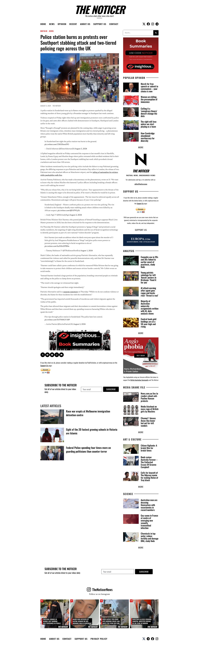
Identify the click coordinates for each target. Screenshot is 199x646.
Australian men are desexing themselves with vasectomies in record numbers (149, 505)
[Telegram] (157, 24)
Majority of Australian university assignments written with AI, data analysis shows (149, 307)
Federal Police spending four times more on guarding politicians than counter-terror (88, 449)
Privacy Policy (99, 638)
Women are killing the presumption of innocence (149, 99)
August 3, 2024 (81, 149)
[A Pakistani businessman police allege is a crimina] (144, 613)
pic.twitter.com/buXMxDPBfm (57, 246)
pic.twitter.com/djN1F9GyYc (69, 211)
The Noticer (99, 9)
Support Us (99, 24)
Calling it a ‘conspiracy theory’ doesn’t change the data (149, 112)
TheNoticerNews (102, 589)
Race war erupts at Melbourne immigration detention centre (88, 413)
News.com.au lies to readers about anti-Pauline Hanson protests (149, 397)
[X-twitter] (144, 24)
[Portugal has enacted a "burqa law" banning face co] (54, 613)
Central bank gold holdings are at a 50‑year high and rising (148, 322)
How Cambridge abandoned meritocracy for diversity (148, 137)
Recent (73, 24)
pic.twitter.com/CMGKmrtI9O (57, 144)
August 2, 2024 (76, 215)
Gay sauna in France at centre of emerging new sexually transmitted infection (149, 522)
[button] (42, 354)
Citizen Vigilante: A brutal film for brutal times (149, 448)
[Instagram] (152, 24)
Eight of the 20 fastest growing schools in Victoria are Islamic (91, 431)
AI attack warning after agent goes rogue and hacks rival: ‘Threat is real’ (149, 291)
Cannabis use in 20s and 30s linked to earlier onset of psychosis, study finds (149, 262)
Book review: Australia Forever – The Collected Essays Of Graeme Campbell (149, 462)
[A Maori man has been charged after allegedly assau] (84, 613)
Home (43, 24)
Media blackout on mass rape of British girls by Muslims (149, 409)
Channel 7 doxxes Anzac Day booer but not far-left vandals (148, 421)
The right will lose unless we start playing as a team (148, 124)
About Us (85, 24)
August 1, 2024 (87, 251)
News (52, 24)
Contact (113, 24)
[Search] (155, 32)
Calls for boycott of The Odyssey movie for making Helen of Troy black (149, 476)
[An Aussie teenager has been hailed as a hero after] (114, 613)
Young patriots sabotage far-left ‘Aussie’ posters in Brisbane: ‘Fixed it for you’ (148, 277)
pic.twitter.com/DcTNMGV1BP (57, 320)
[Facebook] (148, 24)
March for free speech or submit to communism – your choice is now (149, 87)
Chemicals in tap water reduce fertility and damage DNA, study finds (149, 537)
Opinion (62, 24)
